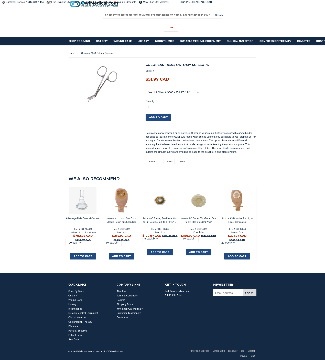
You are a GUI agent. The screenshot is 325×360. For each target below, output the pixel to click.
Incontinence (164, 41)
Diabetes (303, 41)
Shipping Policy (125, 304)
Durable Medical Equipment (200, 41)
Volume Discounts (126, 2)
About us (121, 291)
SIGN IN (184, 2)
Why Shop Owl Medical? (156, 2)
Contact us (122, 317)
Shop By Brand (79, 41)
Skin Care (73, 339)
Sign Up (249, 293)
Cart (171, 27)
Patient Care (75, 335)
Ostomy (102, 41)
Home (71, 53)
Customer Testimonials (129, 313)
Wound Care (122, 41)
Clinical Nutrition (240, 41)
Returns (121, 300)
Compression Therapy (275, 41)
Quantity (150, 101)
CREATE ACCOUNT (201, 2)
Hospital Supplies (77, 330)
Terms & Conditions (127, 295)
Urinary (143, 41)
